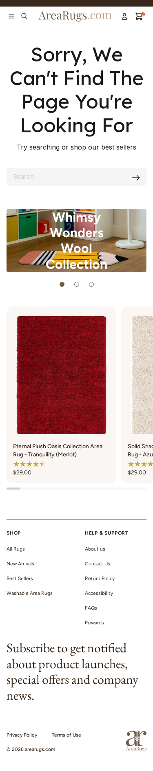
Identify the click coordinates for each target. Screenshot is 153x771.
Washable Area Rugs (30, 593)
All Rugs (16, 549)
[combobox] (76, 177)
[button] (29, 463)
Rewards (94, 623)
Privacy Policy (22, 735)
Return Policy (100, 578)
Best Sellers (20, 578)
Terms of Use (66, 735)
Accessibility (99, 593)
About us (95, 549)
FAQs (91, 608)
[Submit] (136, 178)
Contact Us (97, 564)
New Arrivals (20, 564)
